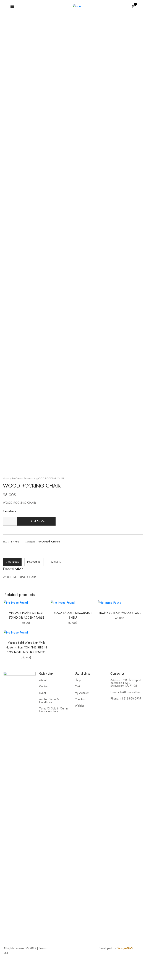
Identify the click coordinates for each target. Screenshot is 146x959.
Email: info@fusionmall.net (125, 692)
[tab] (12, 562)
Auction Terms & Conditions (49, 700)
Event (42, 693)
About (42, 680)
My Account (82, 693)
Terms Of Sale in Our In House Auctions (53, 709)
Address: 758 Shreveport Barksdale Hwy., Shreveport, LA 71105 (125, 683)
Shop (78, 680)
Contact (43, 686)
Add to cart (38, 521)
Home (6, 478)
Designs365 (125, 948)
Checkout (80, 699)
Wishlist (79, 706)
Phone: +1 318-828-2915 (125, 698)
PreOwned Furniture (22, 478)
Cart (77, 686)
